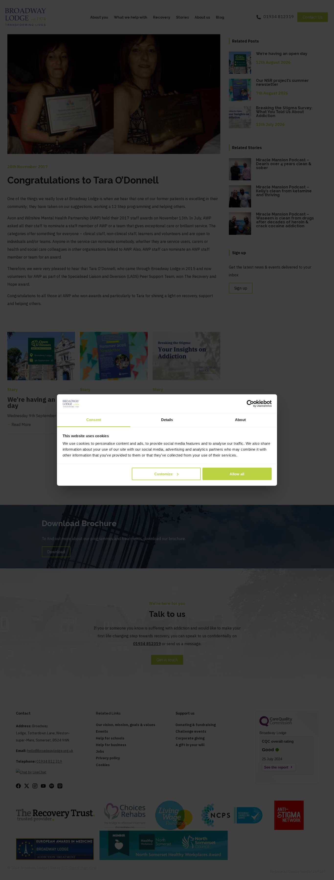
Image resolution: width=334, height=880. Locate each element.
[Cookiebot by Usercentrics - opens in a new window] (250, 403)
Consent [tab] (93, 420)
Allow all (237, 474)
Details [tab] (167, 420)
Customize (163, 474)
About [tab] (240, 420)
